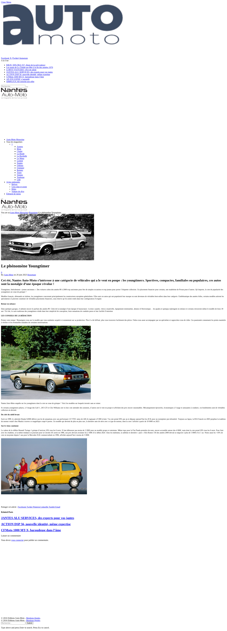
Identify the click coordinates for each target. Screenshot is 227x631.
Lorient (20, 161)
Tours (19, 172)
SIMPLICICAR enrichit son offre (20, 81)
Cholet (19, 151)
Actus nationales (13, 182)
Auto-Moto (8, 275)
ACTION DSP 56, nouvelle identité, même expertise (28, 74)
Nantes (20, 163)
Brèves (14, 184)
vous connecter (17, 540)
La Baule (20, 154)
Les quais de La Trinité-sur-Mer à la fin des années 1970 (29, 67)
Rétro (14, 189)
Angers (20, 146)
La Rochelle (22, 156)
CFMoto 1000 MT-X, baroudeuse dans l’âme (25, 77)
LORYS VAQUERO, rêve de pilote (21, 70)
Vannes (20, 175)
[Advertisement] (80, 118)
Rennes (20, 170)
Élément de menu (13, 194)
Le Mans (20, 158)
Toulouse (20, 177)
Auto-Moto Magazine (15, 139)
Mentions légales (33, 618)
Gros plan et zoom (19, 187)
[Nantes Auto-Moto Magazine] (14, 98)
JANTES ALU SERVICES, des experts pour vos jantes (29, 72)
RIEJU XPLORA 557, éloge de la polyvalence (25, 65)
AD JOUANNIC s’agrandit (17, 79)
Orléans (20, 165)
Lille (19, 180)
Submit (29, 623)
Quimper (20, 168)
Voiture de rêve (18, 191)
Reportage (31, 275)
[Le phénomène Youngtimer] (47, 315)
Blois (19, 149)
